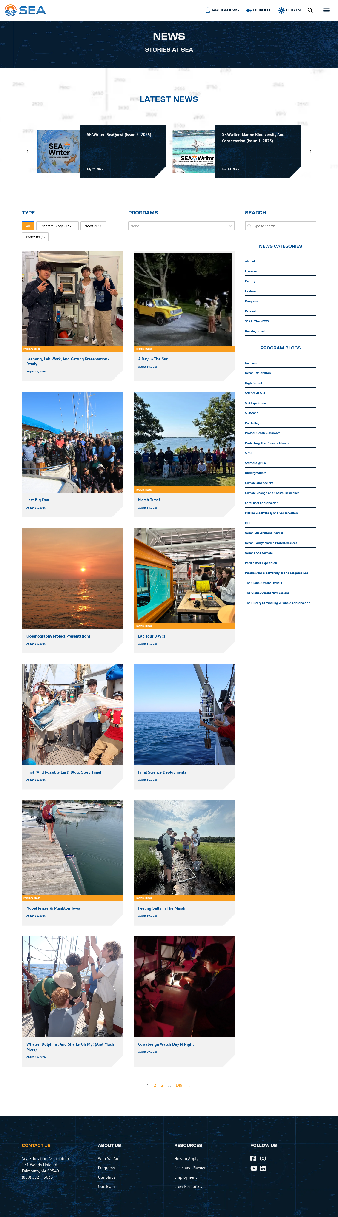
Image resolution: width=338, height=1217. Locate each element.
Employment (185, 1177)
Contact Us (36, 1146)
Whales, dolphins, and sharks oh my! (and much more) (70, 1046)
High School (253, 383)
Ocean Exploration (258, 373)
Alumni (250, 261)
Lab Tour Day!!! (151, 636)
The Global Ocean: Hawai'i (263, 583)
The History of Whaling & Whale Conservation (277, 603)
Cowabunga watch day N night (166, 1044)
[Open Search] (310, 10)
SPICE (249, 453)
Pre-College (253, 423)
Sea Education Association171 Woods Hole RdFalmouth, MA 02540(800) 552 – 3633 (45, 1168)
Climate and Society (259, 483)
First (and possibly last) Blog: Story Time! (63, 772)
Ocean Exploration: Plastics (264, 533)
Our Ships (106, 1177)
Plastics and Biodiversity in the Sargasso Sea (276, 573)
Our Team (106, 1186)
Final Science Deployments (162, 772)
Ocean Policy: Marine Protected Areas (271, 543)
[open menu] (326, 10)
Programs (251, 301)
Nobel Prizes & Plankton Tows (53, 908)
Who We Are (108, 1158)
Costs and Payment (191, 1167)
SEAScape (251, 413)
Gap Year (251, 363)
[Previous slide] (27, 151)
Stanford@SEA (255, 463)
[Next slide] (310, 151)
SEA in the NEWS (257, 321)
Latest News (169, 99)
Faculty (250, 281)
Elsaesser (251, 271)
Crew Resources (188, 1186)
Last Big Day (37, 499)
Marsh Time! (149, 499)
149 (178, 1085)
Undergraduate (255, 473)
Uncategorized (255, 331)
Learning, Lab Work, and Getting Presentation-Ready (67, 361)
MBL (248, 523)
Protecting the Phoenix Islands (267, 443)
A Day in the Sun (153, 359)
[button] (28, 225)
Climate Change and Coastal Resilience (272, 493)
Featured (251, 291)
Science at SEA (255, 393)
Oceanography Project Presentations (58, 636)
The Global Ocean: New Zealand (267, 593)
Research (251, 311)
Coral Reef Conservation (261, 503)
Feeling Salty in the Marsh (162, 908)
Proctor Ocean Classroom (262, 433)
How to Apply (186, 1158)
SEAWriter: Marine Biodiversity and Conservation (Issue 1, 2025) (118, 137)
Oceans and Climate (259, 553)
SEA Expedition (255, 403)
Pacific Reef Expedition (261, 563)
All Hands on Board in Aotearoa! (251, 134)
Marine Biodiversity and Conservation (271, 513)
